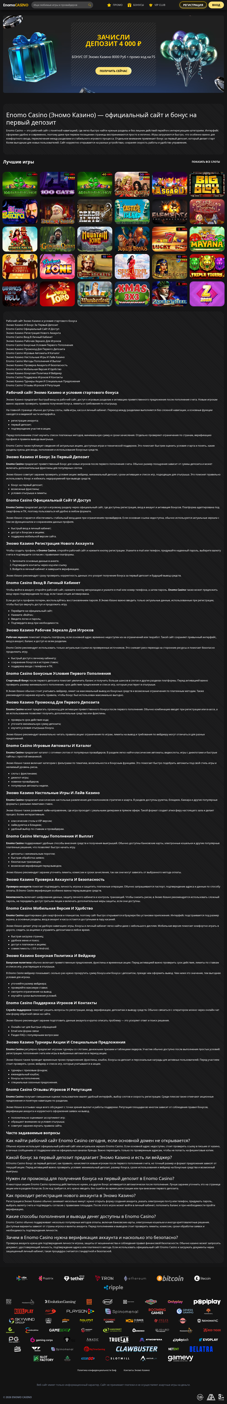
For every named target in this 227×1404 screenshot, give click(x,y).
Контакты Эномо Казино (137, 1370)
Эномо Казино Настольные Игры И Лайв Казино (35, 357)
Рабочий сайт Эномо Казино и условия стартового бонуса (41, 321)
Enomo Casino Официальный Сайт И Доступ (32, 329)
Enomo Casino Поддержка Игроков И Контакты (34, 377)
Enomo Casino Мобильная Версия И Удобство (33, 369)
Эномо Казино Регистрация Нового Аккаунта (33, 333)
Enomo (15, 4)
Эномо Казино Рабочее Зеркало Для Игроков (33, 341)
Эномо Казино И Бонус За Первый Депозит (32, 325)
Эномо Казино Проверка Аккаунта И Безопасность (37, 365)
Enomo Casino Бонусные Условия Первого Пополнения (39, 345)
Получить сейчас (113, 71)
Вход (216, 5)
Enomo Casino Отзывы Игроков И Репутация (33, 385)
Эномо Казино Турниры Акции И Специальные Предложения (43, 381)
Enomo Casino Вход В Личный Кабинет (29, 337)
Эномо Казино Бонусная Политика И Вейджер (34, 373)
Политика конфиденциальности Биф (96, 1370)
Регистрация (193, 5)
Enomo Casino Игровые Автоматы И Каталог (33, 353)
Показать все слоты (206, 161)
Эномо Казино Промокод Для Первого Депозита (35, 349)
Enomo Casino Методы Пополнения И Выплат (33, 361)
